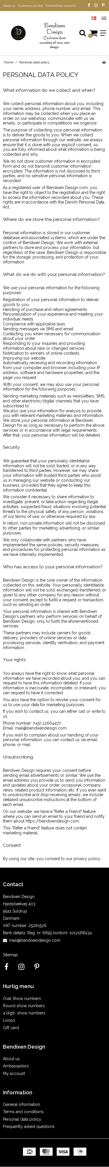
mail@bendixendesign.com (34, 940)
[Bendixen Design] (18, 33)
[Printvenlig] (104, 62)
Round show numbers (24, 1005)
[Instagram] (96, 5)
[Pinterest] (103, 5)
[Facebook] (89, 5)
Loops (9, 1020)
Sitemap (10, 954)
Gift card (11, 1027)
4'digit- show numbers (24, 1013)
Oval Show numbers (22, 998)
